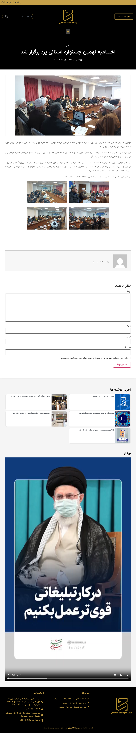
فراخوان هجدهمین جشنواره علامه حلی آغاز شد (96, 430)
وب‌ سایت (127, 347)
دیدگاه (127, 292)
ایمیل (127, 337)
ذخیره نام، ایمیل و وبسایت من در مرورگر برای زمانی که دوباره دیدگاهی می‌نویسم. (94, 358)
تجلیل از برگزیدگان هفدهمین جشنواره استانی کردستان (30, 396)
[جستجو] (6, 16)
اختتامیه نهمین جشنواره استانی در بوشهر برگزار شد (31, 413)
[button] (68, 31)
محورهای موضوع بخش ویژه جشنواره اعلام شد (96, 413)
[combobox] (17, 16)
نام (129, 326)
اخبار (68, 45)
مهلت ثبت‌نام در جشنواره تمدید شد (100, 396)
